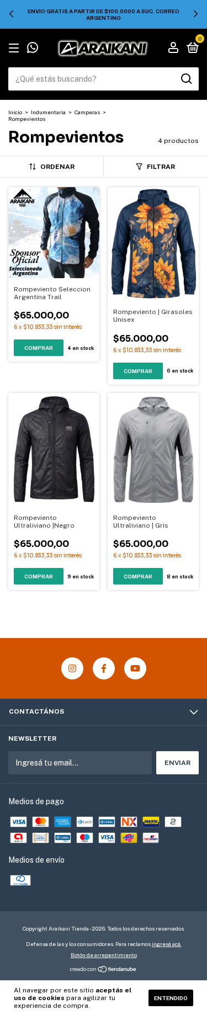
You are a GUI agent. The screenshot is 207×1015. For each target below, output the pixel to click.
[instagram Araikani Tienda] (72, 668)
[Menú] (15, 48)
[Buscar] (186, 79)
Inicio (15, 112)
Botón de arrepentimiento (104, 955)
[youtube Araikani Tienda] (135, 668)
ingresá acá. (167, 943)
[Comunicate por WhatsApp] (32, 49)
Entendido (171, 998)
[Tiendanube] (103, 970)
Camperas (87, 112)
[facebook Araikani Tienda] (104, 668)
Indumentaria (49, 112)
